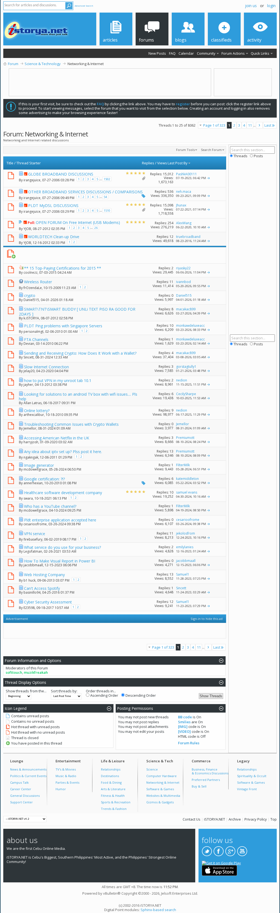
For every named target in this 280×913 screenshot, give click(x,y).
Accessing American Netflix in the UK (56, 438)
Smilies (184, 721)
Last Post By (178, 163)
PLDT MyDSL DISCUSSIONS (53, 205)
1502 (107, 179)
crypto (29, 295)
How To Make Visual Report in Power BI (59, 561)
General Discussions (25, 796)
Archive (235, 819)
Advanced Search (84, 5)
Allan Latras (33, 403)
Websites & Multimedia (163, 796)
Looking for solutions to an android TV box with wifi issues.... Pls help (78, 396)
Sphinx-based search (158, 909)
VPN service (34, 533)
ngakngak (31, 457)
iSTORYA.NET (214, 819)
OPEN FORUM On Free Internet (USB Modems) (78, 222)
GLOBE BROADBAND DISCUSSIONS (60, 174)
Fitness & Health (113, 796)
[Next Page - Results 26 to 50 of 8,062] (259, 125)
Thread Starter (28, 163)
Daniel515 (31, 299)
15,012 (168, 174)
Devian (29, 343)
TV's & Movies (66, 769)
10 (171, 325)
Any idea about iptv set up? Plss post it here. (63, 451)
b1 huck (30, 580)
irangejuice (32, 180)
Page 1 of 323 (214, 125)
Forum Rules (188, 742)
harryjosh (31, 442)
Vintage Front (247, 789)
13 (171, 451)
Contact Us (191, 819)
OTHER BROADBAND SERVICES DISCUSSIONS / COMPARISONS (85, 191)
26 (96, 228)
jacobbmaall (33, 565)
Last (267, 125)
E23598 (29, 607)
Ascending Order (103, 695)
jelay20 (29, 371)
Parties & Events (67, 782)
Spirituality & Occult (251, 776)
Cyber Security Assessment (48, 602)
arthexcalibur (34, 414)
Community (206, 53)
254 (170, 223)
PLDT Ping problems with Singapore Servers (63, 325)
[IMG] (183, 726)
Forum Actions (233, 53)
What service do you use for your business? (62, 547)
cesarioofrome (35, 524)
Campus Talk (19, 782)
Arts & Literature (113, 789)
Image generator (39, 465)
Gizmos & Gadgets (160, 802)
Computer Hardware (161, 776)
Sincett (29, 357)
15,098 (168, 205)
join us (251, 5)
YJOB (27, 228)
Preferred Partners (206, 780)
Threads (240, 155)
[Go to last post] (208, 178)
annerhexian (33, 483)
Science (152, 769)
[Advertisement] (112, 255)
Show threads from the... (26, 691)
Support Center (21, 802)
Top (273, 819)
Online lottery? (36, 410)
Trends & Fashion (114, 809)
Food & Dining (111, 782)
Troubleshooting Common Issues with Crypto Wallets (71, 424)
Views (162, 163)
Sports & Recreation (115, 802)
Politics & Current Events (28, 776)
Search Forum (211, 150)
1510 (107, 210)
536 (170, 191)
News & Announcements (28, 769)
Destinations (110, 776)
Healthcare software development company (63, 492)
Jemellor (30, 428)
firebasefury (33, 539)
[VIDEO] (184, 731)
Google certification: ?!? (44, 479)
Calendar (186, 53)
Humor (61, 789)
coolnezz (30, 272)
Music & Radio (66, 776)
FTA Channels (36, 339)
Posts (258, 155)
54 (105, 197)
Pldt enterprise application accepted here (60, 520)
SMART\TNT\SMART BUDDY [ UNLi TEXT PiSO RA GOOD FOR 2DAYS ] (77, 311)
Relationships (110, 769)
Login (271, 5)
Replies (148, 163)
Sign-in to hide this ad (207, 619)
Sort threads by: (64, 691)
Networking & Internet (162, 782)
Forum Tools (185, 150)
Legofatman (33, 551)
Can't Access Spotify (42, 588)
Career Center (20, 789)
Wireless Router (38, 281)
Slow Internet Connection (46, 366)
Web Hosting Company (44, 574)
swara (28, 498)
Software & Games (160, 789)
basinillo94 (32, 592)
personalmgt (33, 331)
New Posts (157, 53)
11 (250, 125)
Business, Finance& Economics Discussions (210, 771)
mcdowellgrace (35, 469)
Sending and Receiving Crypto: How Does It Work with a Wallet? (80, 353)
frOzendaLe (33, 287)
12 (171, 236)
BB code (185, 716)
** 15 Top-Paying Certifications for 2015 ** (62, 268)
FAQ (172, 53)
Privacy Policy (255, 819)
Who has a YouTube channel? (50, 506)
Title (10, 163)
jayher (28, 384)
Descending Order (140, 695)
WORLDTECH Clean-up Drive (53, 236)
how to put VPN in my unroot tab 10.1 (57, 380)
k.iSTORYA (31, 318)
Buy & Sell (199, 786)
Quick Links (260, 53)
